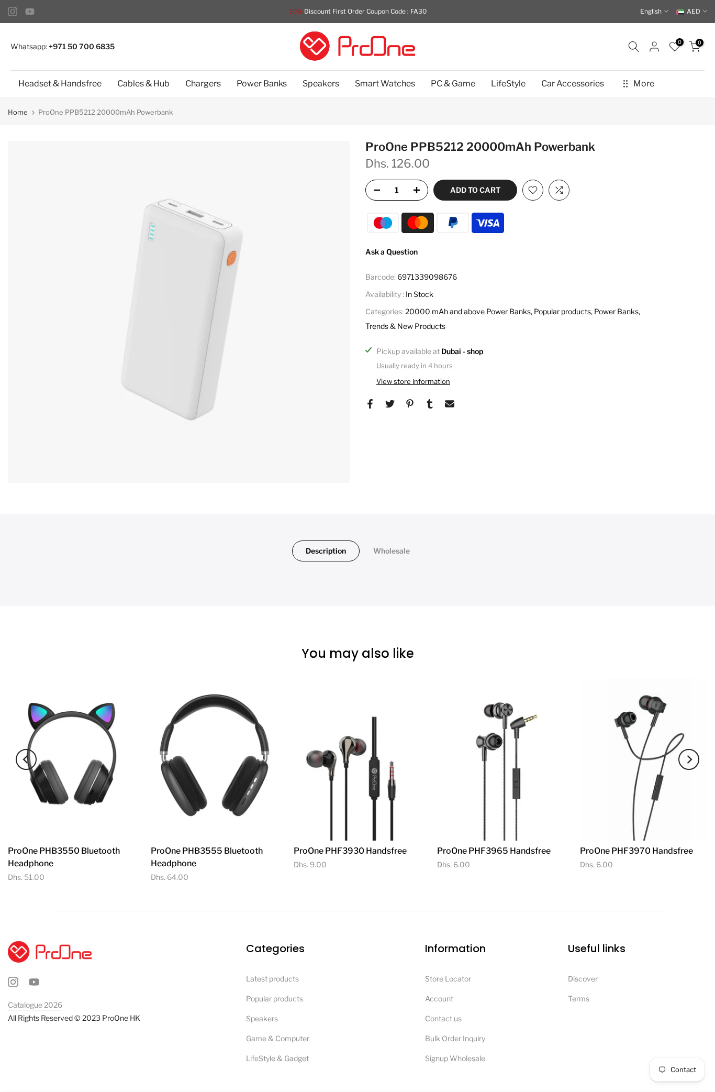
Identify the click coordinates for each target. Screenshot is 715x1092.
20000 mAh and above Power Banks (468, 311)
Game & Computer (277, 1038)
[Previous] (26, 759)
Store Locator (448, 978)
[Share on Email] (449, 404)
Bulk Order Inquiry (455, 1038)
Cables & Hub (143, 84)
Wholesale (391, 550)
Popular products (562, 311)
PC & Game (453, 84)
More (643, 84)
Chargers (203, 84)
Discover (583, 978)
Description (326, 550)
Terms (578, 998)
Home (18, 112)
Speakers (321, 84)
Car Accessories (572, 84)
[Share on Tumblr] (429, 404)
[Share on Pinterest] (410, 404)
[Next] (688, 759)
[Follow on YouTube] (30, 11)
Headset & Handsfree (60, 84)
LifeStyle (508, 84)
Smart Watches (385, 84)
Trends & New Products (405, 326)
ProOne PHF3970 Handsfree (636, 851)
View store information (413, 381)
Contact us (443, 1018)
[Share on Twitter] (390, 404)
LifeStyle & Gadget (277, 1058)
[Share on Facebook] (370, 404)
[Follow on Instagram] (12, 11)
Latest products (272, 978)
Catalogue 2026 (35, 1004)
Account (439, 998)
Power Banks (262, 84)
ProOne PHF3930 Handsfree (350, 851)
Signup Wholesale (455, 1058)
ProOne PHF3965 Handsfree (494, 851)
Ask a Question (391, 251)
